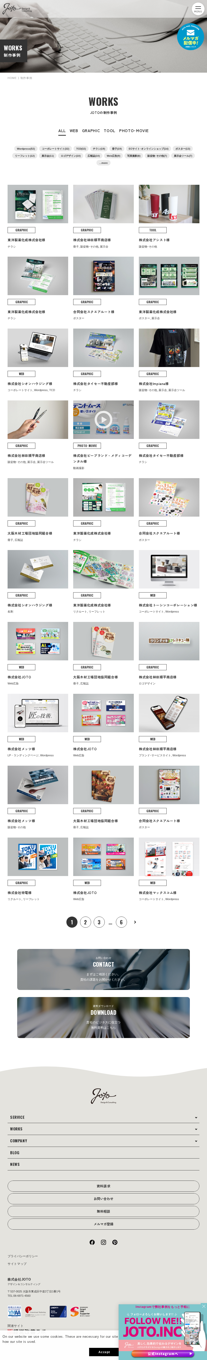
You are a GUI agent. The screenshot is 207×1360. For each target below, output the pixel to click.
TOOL (109, 130)
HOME (12, 77)
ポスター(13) (182, 148)
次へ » (135, 922)
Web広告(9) (113, 155)
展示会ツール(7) (183, 155)
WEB (74, 130)
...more (103, 162)
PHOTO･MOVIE (134, 130)
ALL (62, 130)
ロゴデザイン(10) (71, 155)
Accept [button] (104, 1352)
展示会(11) (48, 155)
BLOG (14, 1152)
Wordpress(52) (26, 148)
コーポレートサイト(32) (55, 148)
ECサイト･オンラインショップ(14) (148, 148)
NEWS (15, 1164)
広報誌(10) (94, 155)
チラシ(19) (99, 148)
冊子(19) (117, 148)
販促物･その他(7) (157, 155)
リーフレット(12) (25, 155)
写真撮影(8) (133, 155)
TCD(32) (81, 148)
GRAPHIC (91, 130)
